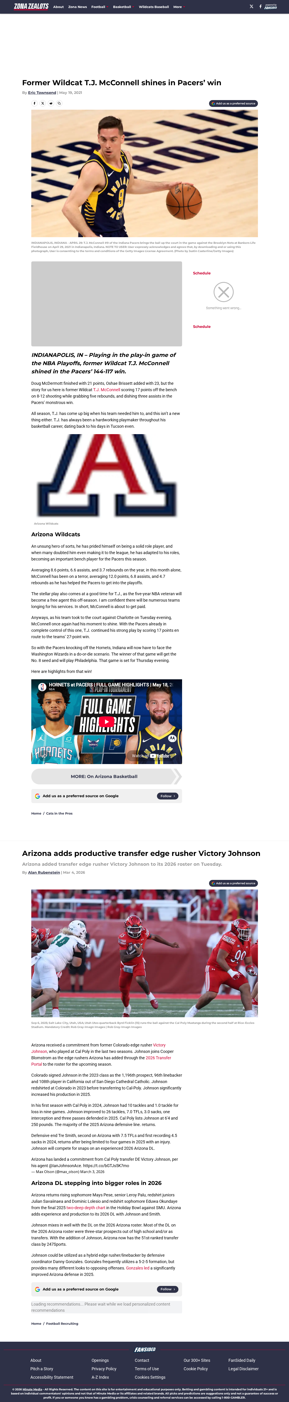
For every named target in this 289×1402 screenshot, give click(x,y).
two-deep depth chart (85, 1207)
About (58, 7)
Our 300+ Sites (197, 1360)
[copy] (59, 103)
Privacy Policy (104, 1368)
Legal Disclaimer (243, 1368)
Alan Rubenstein (44, 872)
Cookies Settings (150, 1377)
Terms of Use (147, 1368)
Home (36, 813)
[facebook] (261, 6)
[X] (251, 6)
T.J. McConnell (106, 389)
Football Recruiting (62, 1324)
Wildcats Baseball (154, 7)
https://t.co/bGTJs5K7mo (106, 1165)
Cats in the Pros (59, 813)
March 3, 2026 (92, 1171)
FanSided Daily (241, 1360)
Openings (100, 1360)
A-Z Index (100, 1377)
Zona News (77, 7)
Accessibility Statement (51, 1377)
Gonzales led (137, 1268)
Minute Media (32, 1389)
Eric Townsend (42, 92)
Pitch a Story (41, 1368)
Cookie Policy (196, 1368)
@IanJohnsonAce (65, 1165)
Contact (142, 1360)
